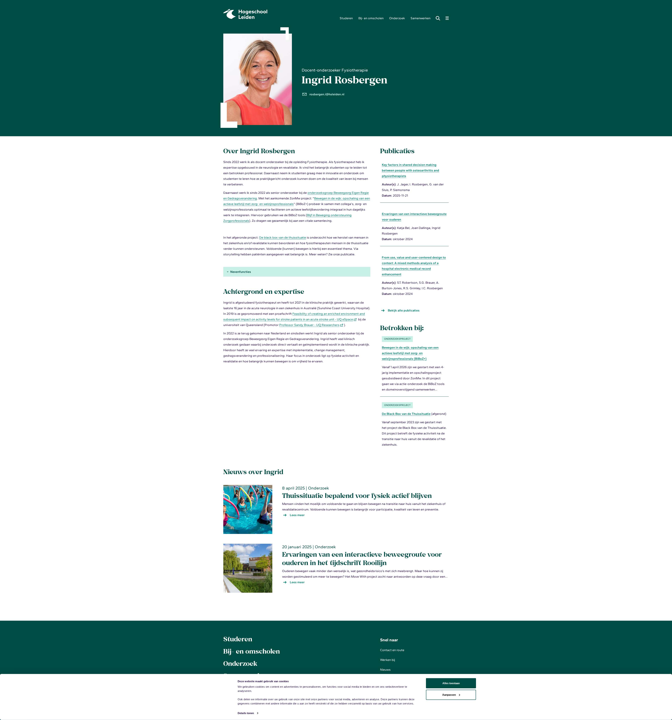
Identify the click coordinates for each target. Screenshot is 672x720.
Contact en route (392, 650)
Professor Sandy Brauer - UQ (309, 325)
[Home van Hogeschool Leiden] (278, 14)
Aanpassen (449, 694)
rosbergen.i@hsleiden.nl (326, 94)
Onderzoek (397, 18)
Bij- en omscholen (371, 18)
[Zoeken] (439, 18)
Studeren (346, 18)
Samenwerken (420, 18)
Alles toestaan (451, 683)
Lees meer (299, 515)
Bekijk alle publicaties (403, 310)
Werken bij (387, 660)
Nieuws (385, 670)
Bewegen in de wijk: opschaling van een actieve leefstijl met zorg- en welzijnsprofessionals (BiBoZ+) (410, 353)
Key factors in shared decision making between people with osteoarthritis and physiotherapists (410, 170)
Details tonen (246, 713)
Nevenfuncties (240, 272)
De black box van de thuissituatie (282, 237)
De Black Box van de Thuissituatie (406, 414)
